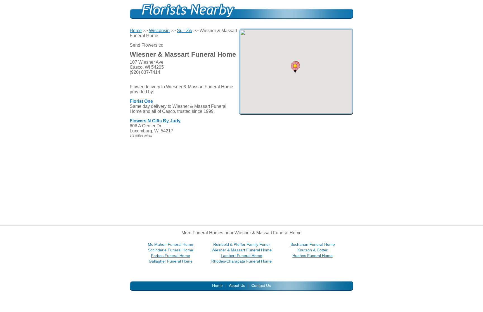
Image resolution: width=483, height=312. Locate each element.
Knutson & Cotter (312, 250)
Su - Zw (184, 30)
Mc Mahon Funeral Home (170, 244)
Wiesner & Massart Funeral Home (242, 250)
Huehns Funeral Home (312, 255)
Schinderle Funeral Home (170, 250)
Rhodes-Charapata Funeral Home (241, 261)
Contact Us (261, 285)
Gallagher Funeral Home (171, 261)
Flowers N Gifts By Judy (155, 120)
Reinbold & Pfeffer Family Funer (241, 244)
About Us (237, 285)
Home (136, 30)
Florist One (141, 101)
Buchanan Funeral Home (312, 244)
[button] (295, 67)
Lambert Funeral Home (241, 255)
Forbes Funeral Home (170, 255)
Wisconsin (159, 30)
